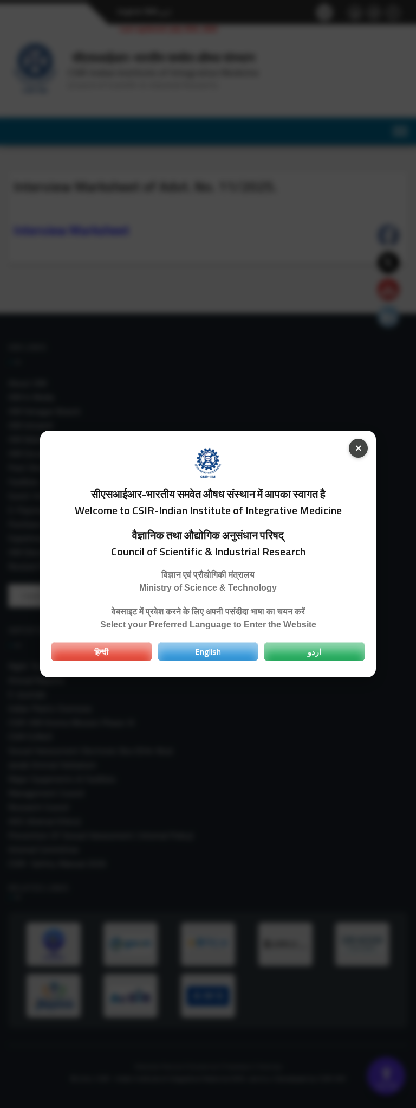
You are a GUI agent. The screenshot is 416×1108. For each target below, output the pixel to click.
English (208, 651)
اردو (314, 651)
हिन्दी (101, 651)
